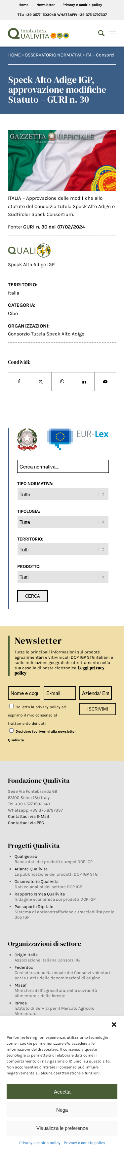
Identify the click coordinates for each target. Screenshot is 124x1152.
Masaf (20, 985)
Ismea (21, 1002)
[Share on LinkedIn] (83, 381)
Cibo (13, 313)
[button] (114, 1024)
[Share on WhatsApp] (62, 381)
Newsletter (45, 5)
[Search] (98, 33)
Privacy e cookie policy (40, 1142)
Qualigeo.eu (26, 856)
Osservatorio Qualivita (37, 881)
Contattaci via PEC (26, 822)
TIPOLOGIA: (28, 511)
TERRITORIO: (30, 538)
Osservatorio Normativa (53, 55)
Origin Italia (26, 954)
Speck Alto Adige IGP (31, 264)
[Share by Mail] (105, 381)
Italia (13, 293)
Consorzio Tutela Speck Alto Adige (46, 334)
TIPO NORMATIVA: (35, 483)
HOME (14, 55)
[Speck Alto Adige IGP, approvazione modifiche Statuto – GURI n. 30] (62, 160)
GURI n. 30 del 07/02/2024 (54, 227)
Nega (62, 1110)
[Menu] (112, 33)
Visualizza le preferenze (62, 1128)
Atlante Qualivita (31, 868)
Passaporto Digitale (34, 906)
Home (23, 5)
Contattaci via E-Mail (29, 816)
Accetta (62, 1092)
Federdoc (24, 967)
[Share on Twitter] (40, 381)
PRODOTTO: (29, 566)
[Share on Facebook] (19, 381)
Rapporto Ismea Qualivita (40, 893)
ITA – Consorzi (100, 55)
